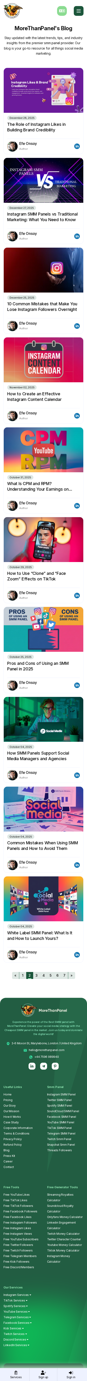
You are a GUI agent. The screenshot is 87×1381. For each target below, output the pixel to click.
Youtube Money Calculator (64, 1245)
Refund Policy (12, 1144)
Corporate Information (18, 1128)
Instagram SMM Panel (61, 1094)
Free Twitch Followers (18, 1250)
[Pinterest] (55, 1066)
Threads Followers (59, 1150)
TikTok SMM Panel (59, 1128)
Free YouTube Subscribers (21, 1239)
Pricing (8, 1100)
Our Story (9, 1105)
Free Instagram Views (17, 1233)
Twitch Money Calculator (63, 1233)
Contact (8, 1167)
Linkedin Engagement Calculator (61, 1225)
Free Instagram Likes (17, 1228)
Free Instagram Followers (20, 1222)
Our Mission (11, 1111)
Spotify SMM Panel (59, 1105)
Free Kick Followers (16, 1261)
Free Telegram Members (20, 1256)
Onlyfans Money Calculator (65, 1217)
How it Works (12, 1116)
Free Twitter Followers (18, 1245)
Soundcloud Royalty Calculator (60, 1208)
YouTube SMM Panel (60, 1122)
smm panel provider (58, 43)
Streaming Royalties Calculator (60, 1197)
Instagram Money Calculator (58, 1258)
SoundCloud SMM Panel (63, 1111)
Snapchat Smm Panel (61, 1144)
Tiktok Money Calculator (63, 1250)
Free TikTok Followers (18, 1206)
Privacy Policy (12, 1139)
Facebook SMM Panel (61, 1116)
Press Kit (9, 1156)
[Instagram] (43, 1066)
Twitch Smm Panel (59, 1139)
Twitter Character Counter (64, 1239)
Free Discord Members (18, 1267)
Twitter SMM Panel (59, 1100)
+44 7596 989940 (46, 1056)
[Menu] (79, 11)
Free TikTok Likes (15, 1200)
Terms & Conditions (16, 1133)
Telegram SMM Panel (61, 1133)
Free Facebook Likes (17, 1217)
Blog (6, 1150)
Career (8, 1161)
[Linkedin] (31, 1066)
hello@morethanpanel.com (46, 1050)
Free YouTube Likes (16, 1194)
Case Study (11, 1122)
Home (7, 1094)
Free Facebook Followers (20, 1211)
